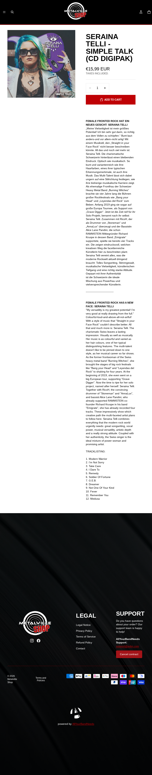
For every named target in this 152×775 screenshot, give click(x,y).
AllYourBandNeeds (83, 723)
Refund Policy (84, 642)
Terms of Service (86, 636)
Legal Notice (83, 624)
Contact (80, 648)
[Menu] (4, 12)
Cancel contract (129, 654)
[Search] (12, 12)
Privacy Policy (84, 630)
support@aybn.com (127, 646)
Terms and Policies (41, 679)
